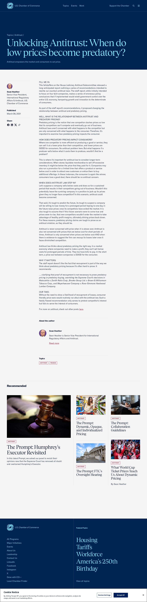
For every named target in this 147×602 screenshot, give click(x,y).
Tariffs (84, 547)
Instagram (11, 569)
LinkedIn (11, 562)
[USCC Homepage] (23, 527)
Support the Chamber (119, 5)
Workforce (89, 554)
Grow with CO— (14, 577)
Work (81, 5)
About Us (11, 550)
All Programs (13, 539)
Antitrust (18, 35)
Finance (53, 363)
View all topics (82, 581)
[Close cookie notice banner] (143, 595)
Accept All (120, 595)
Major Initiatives (14, 543)
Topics (66, 5)
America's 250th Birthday (96, 565)
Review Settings (104, 595)
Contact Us (12, 558)
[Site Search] (133, 5)
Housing (86, 539)
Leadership (12, 554)
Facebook (11, 565)
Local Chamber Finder (17, 581)
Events (74, 5)
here (81, 309)
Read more (54, 343)
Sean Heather (13, 92)
